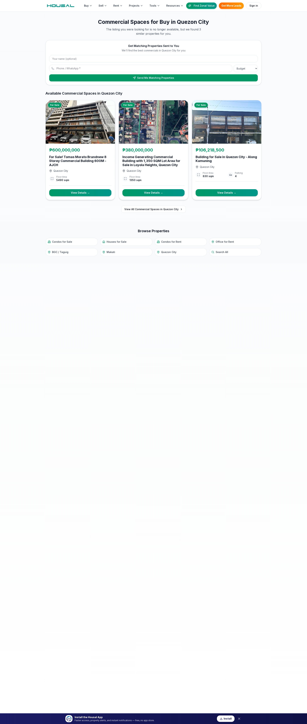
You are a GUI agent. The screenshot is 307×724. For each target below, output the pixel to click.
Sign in (253, 5)
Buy (86, 5)
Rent (116, 5)
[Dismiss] (239, 718)
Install (228, 718)
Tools (152, 5)
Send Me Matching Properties (155, 77)
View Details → (80, 192)
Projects (134, 5)
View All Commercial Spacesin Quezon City (151, 209)
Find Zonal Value (204, 5)
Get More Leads (231, 5)
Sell (101, 5)
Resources (173, 5)
